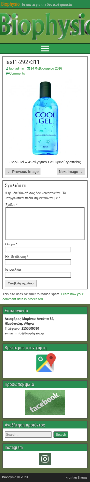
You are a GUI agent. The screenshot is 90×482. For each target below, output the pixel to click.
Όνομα (11, 244)
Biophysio (10, 4)
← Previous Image (22, 171)
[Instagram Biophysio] (45, 459)
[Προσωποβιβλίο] (45, 402)
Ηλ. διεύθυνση (16, 257)
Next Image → (71, 171)
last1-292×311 (22, 62)
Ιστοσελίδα (13, 269)
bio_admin (16, 68)
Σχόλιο (12, 205)
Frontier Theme (77, 477)
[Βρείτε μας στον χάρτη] (45, 364)
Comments (17, 73)
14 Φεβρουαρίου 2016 (46, 68)
